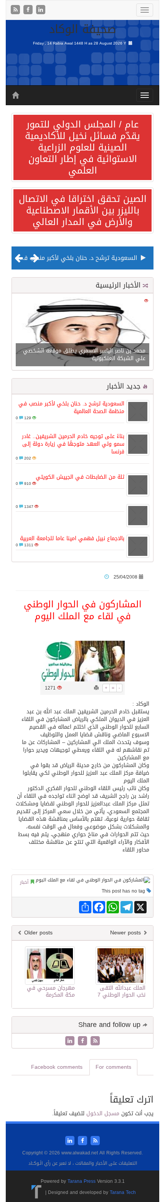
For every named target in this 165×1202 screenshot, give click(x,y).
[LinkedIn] (40, 10)
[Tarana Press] (37, 1192)
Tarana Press (82, 1181)
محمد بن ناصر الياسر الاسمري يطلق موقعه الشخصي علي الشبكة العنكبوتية (84, 355)
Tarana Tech (123, 1192)
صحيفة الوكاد (82, 29)
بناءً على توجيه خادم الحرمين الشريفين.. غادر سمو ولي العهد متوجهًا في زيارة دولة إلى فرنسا (73, 444)
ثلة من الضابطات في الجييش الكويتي (80, 477)
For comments (113, 1067)
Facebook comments (56, 1067)
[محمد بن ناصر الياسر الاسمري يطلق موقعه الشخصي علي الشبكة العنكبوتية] (82, 332)
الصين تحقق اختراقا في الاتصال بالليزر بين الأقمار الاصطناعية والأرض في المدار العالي (83, 210)
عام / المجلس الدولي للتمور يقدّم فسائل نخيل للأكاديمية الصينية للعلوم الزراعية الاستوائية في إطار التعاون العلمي (82, 147)
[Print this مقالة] (96, 688)
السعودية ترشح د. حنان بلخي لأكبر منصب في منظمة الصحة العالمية (71, 407)
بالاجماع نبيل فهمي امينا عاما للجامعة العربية (72, 538)
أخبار (24, 882)
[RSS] (16, 10)
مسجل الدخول (102, 1113)
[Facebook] (29, 10)
